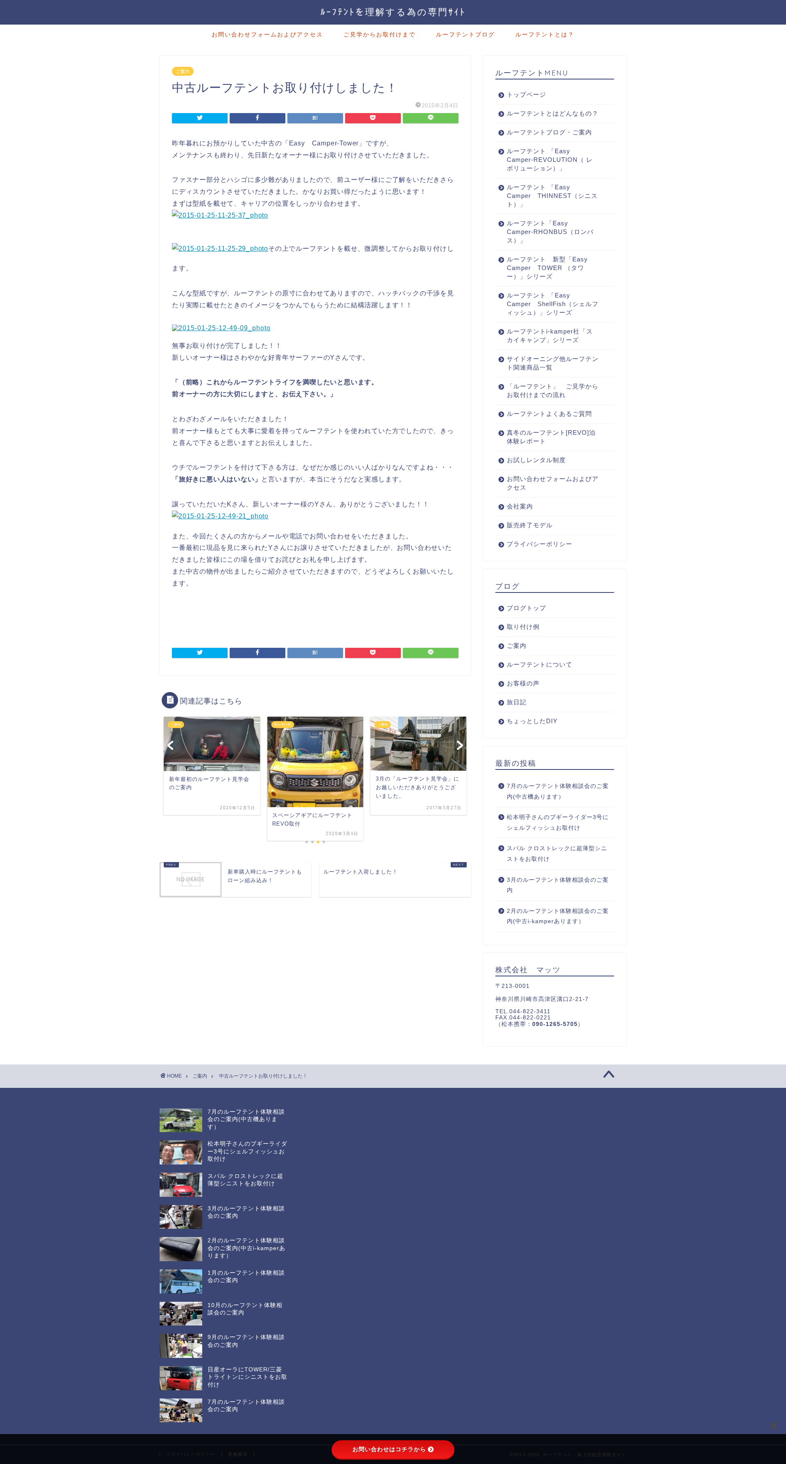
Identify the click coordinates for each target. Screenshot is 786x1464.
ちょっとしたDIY (532, 720)
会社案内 (520, 506)
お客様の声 (523, 683)
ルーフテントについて (539, 664)
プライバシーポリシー (539, 543)
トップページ (526, 94)
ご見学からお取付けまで (379, 34)
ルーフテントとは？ (544, 34)
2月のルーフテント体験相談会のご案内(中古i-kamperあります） (558, 916)
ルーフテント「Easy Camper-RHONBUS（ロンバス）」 (550, 232)
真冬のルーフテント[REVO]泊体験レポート (551, 437)
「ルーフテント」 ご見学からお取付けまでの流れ (553, 390)
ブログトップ (526, 607)
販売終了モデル (530, 525)
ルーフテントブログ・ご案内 (549, 132)
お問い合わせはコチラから (389, 1449)
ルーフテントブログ (465, 34)
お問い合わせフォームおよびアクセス (267, 34)
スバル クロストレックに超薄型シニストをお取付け (557, 853)
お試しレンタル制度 (536, 459)
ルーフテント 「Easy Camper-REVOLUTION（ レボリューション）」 (550, 160)
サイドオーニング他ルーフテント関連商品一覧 (553, 363)
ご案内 (183, 71)
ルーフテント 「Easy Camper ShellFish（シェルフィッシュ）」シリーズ (553, 304)
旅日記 (516, 702)
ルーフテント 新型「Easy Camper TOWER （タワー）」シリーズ (550, 268)
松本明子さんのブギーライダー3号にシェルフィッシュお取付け (558, 822)
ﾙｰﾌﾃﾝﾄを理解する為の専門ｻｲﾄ (393, 11)
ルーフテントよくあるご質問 (549, 413)
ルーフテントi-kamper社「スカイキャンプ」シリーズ (550, 335)
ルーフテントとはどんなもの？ (553, 113)
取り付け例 (523, 626)
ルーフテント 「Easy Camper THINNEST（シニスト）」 (552, 196)
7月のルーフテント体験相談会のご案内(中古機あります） (558, 791)
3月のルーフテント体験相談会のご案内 (558, 885)
